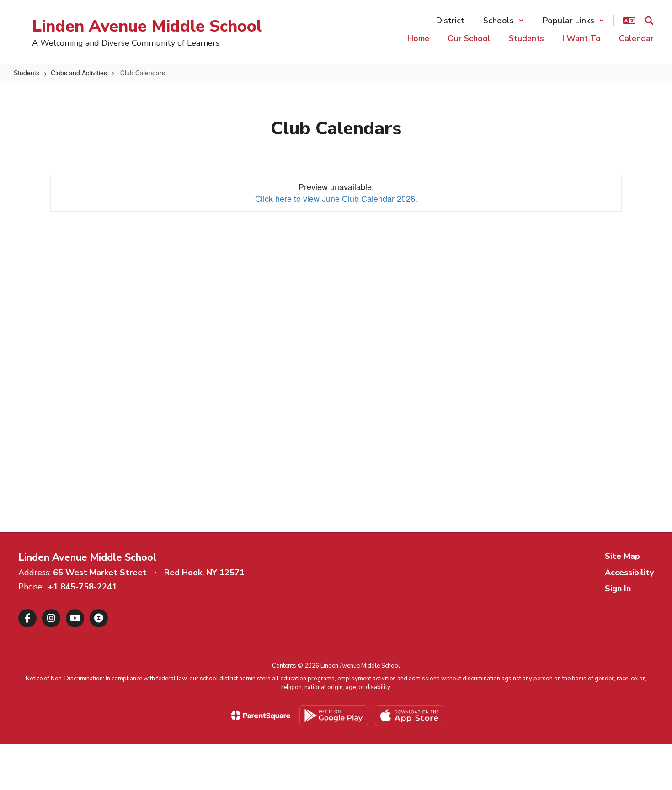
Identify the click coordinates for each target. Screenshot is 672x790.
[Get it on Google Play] (333, 715)
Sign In (618, 588)
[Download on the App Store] (409, 715)
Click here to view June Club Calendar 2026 (335, 198)
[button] (503, 20)
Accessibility (629, 572)
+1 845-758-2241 (82, 586)
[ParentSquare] (261, 715)
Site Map (622, 556)
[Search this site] (649, 20)
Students (26, 72)
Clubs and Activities (79, 72)
